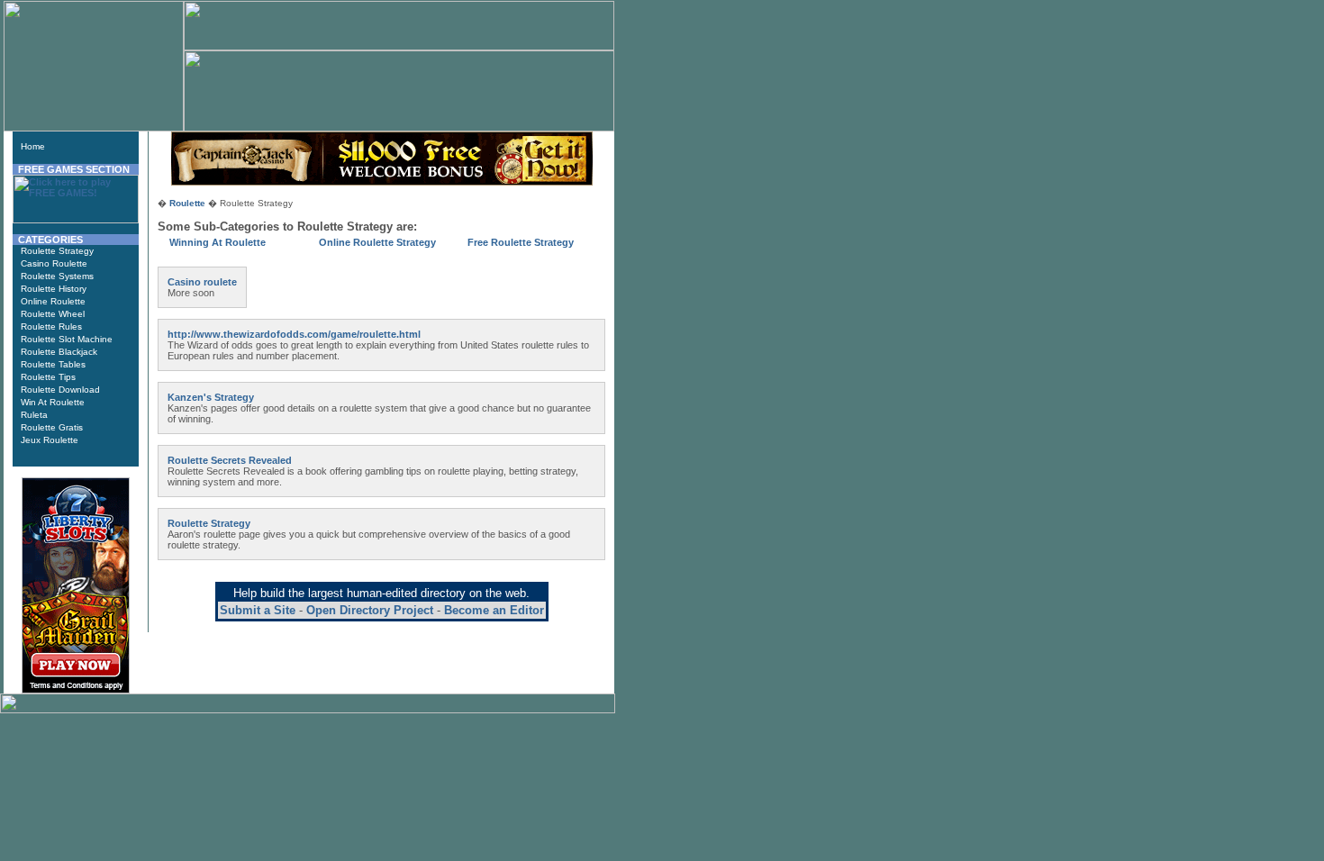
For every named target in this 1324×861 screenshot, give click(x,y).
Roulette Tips (48, 377)
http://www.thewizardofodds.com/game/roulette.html (294, 334)
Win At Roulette (53, 402)
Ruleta (34, 415)
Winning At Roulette (217, 242)
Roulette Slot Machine (67, 339)
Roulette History (53, 289)
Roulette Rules (51, 326)
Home (33, 146)
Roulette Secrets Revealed (230, 460)
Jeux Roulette (49, 440)
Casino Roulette (54, 263)
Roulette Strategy (57, 251)
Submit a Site (257, 610)
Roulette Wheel (53, 314)
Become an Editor (494, 610)
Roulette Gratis (52, 427)
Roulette (187, 203)
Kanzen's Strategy (211, 397)
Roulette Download (60, 389)
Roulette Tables (53, 364)
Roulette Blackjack (59, 352)
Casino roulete (202, 281)
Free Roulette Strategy (520, 242)
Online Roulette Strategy (377, 242)
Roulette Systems (57, 276)
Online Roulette (53, 301)
